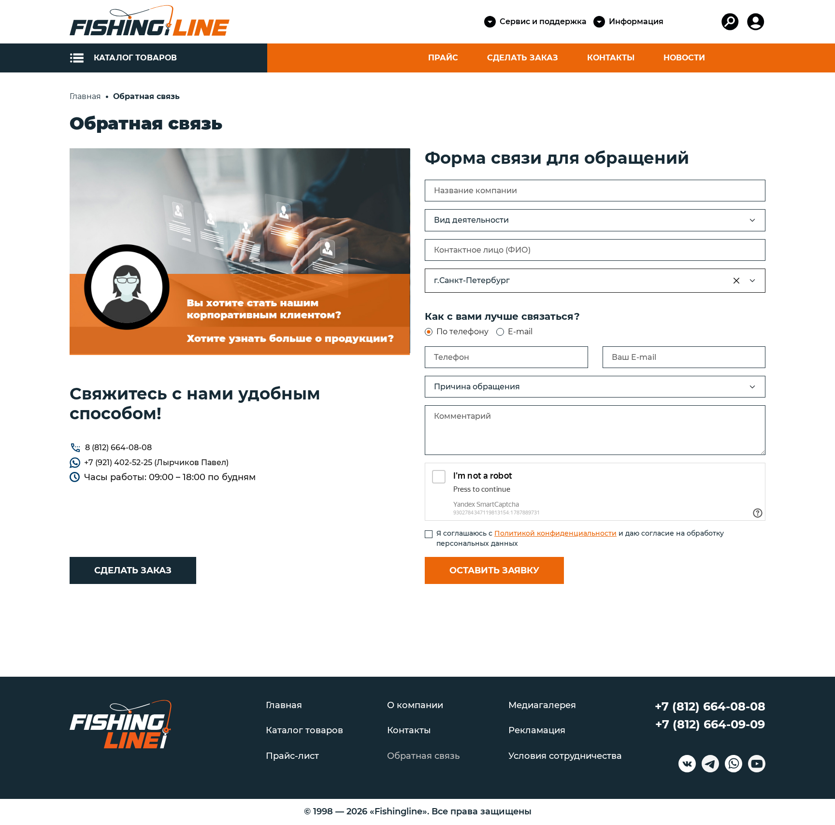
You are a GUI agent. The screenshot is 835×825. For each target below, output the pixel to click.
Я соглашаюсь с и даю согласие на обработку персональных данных (580, 538)
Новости (684, 57)
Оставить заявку (494, 570)
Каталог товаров (304, 730)
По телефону (462, 331)
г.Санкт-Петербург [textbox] (472, 280)
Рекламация (536, 730)
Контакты (610, 57)
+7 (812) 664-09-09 (710, 724)
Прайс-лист (292, 756)
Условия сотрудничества (565, 756)
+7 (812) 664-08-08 (710, 706)
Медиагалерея (542, 705)
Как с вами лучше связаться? (502, 316)
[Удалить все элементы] (736, 281)
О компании (415, 705)
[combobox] (595, 281)
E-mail (520, 331)
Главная (284, 705)
